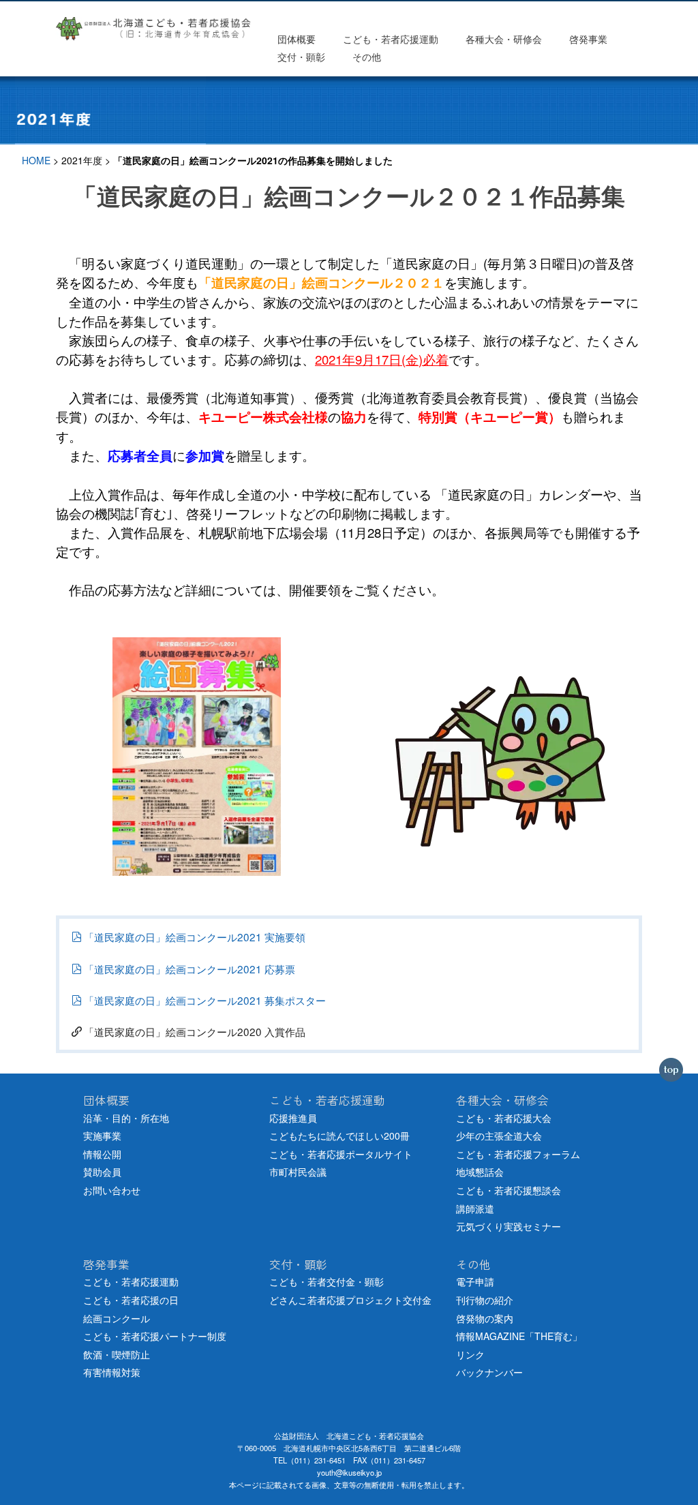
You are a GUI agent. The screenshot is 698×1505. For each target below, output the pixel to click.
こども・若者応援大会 (503, 1118)
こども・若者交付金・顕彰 (326, 1281)
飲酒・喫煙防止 (116, 1354)
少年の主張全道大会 (499, 1135)
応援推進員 (293, 1118)
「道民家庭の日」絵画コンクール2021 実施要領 (194, 936)
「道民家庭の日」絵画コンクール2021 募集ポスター (205, 999)
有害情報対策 (111, 1372)
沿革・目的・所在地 (126, 1118)
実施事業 (102, 1135)
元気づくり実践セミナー (508, 1226)
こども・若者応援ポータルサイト (340, 1154)
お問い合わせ (111, 1190)
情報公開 (102, 1154)
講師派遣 (475, 1208)
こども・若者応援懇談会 (508, 1190)
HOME (36, 160)
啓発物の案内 (484, 1318)
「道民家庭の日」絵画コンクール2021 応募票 (189, 968)
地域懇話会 (480, 1172)
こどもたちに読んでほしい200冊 (339, 1135)
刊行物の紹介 (484, 1300)
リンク (470, 1354)
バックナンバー (489, 1372)
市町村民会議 (298, 1172)
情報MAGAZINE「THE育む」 (519, 1336)
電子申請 (475, 1281)
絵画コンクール (116, 1318)
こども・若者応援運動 (131, 1281)
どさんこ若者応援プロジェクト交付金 (350, 1300)
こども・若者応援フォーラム (518, 1154)
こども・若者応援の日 (131, 1300)
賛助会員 (102, 1172)
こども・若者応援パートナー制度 (154, 1336)
